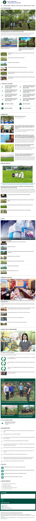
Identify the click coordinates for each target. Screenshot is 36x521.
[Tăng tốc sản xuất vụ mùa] (9, 42)
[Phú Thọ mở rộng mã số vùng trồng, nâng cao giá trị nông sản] (4, 323)
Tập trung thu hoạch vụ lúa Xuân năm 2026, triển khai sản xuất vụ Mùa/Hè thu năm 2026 (18, 447)
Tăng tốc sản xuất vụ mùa (5, 48)
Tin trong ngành (6, 8)
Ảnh (3, 379)
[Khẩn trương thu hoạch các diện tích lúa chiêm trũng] (4, 59)
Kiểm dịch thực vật (6, 277)
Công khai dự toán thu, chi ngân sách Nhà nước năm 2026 (13, 476)
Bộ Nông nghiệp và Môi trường (7, 486)
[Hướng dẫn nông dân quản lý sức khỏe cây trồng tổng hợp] (4, 243)
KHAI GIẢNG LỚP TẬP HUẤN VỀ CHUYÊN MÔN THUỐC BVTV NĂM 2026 (19, 194)
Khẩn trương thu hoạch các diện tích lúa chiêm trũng (16, 57)
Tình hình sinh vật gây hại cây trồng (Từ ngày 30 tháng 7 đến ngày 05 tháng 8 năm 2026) (29, 91)
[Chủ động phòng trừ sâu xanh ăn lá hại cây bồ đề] (18, 20)
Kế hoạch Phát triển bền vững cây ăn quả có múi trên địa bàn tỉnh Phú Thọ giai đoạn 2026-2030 (19, 470)
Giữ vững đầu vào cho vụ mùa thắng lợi (14, 256)
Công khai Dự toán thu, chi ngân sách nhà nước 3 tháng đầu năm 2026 (15, 473)
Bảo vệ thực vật (5, 163)
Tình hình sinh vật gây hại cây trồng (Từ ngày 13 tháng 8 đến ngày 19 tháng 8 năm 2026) (11, 86)
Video (2, 218)
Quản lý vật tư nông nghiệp (9, 329)
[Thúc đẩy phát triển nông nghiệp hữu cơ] (9, 410)
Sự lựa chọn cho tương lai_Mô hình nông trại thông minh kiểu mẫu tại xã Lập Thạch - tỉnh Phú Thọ (26, 49)
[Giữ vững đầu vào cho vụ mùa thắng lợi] (4, 257)
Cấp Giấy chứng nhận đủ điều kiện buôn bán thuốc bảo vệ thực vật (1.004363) (10, 423)
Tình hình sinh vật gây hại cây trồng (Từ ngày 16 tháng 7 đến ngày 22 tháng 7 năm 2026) (29, 95)
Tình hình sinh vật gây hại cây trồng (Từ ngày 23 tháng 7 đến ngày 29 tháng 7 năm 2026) (11, 95)
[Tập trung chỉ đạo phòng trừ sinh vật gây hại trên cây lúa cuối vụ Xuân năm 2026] (4, 206)
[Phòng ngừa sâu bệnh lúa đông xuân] (4, 64)
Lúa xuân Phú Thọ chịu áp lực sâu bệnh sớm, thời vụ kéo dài (17, 67)
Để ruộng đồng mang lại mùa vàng (13, 270)
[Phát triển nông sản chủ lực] (7, 120)
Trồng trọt (4, 114)
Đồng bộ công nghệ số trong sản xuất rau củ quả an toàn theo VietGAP (19, 312)
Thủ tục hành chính (6, 420)
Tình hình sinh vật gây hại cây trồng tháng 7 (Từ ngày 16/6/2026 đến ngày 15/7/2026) (29, 99)
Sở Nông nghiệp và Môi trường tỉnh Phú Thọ (9, 483)
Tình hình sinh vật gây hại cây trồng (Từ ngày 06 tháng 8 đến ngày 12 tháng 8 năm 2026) (11, 91)
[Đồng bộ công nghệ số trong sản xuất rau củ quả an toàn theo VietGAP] (4, 314)
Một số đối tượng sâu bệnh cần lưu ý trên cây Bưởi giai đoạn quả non (14, 402)
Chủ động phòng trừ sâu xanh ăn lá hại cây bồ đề (12, 31)
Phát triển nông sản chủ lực (20, 116)
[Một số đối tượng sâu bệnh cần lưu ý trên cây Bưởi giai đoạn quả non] (18, 391)
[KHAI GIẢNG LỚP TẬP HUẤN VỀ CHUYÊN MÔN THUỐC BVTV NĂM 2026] (4, 196)
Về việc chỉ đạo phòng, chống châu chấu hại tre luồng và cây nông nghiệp (19, 210)
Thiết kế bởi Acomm (4, 518)
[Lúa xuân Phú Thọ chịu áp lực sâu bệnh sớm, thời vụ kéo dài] (4, 69)
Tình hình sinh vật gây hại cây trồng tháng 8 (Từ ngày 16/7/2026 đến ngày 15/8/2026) (29, 86)
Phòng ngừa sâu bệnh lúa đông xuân (13, 62)
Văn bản (3, 464)
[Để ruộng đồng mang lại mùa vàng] (4, 272)
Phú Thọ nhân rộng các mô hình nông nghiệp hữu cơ (16, 317)
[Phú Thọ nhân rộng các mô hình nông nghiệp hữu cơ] (4, 319)
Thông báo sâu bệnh (7, 83)
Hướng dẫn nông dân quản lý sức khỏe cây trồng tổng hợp (17, 241)
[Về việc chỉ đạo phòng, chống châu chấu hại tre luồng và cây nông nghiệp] (4, 211)
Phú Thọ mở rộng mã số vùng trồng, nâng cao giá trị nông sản (17, 322)
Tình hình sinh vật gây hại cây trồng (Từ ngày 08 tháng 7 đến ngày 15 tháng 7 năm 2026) (11, 99)
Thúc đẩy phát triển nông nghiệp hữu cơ (7, 415)
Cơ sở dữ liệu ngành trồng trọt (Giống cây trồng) (9, 487)
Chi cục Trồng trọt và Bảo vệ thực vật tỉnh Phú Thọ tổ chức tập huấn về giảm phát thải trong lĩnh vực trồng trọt (24, 127)
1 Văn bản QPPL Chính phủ (6, 485)
